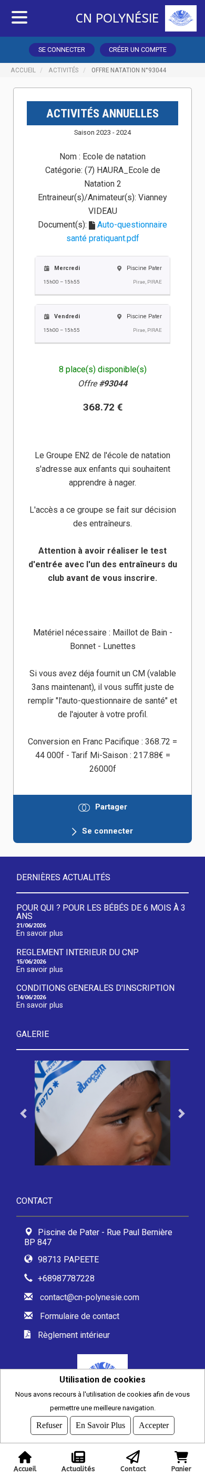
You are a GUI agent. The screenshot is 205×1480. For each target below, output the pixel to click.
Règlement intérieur (74, 1335)
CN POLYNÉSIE (117, 18)
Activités (63, 70)
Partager (111, 807)
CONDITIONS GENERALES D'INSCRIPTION (95, 988)
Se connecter (61, 49)
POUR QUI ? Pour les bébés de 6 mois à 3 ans (101, 912)
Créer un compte (138, 49)
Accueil (23, 70)
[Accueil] (185, 18)
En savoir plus (39, 933)
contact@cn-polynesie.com (89, 1297)
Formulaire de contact (79, 1316)
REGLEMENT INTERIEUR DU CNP (77, 952)
